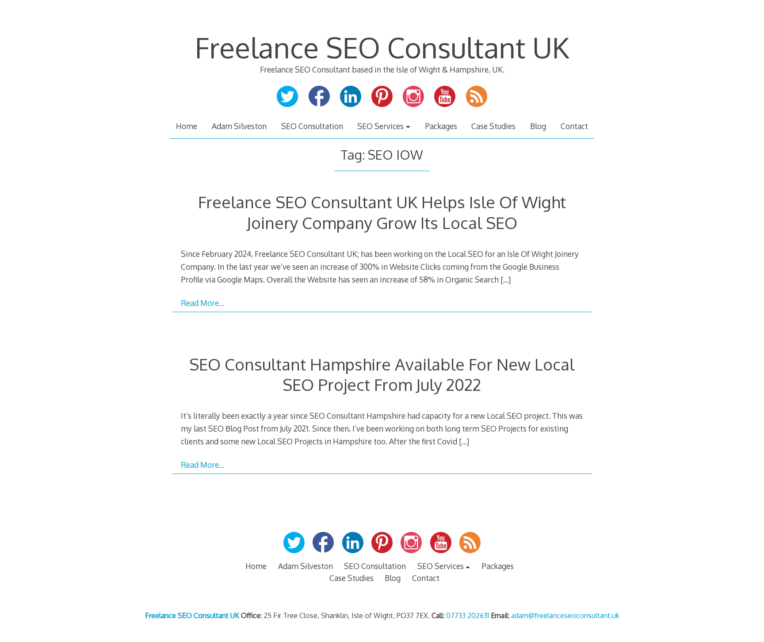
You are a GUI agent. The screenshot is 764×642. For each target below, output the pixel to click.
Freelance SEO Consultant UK (382, 47)
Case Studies (493, 126)
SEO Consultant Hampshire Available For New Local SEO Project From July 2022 (381, 374)
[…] (505, 279)
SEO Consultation (312, 126)
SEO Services (380, 126)
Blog (538, 126)
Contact (574, 126)
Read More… (202, 303)
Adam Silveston (239, 126)
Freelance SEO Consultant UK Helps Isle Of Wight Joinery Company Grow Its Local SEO (382, 212)
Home (186, 126)
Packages (441, 126)
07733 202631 (467, 615)
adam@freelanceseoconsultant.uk (565, 615)
